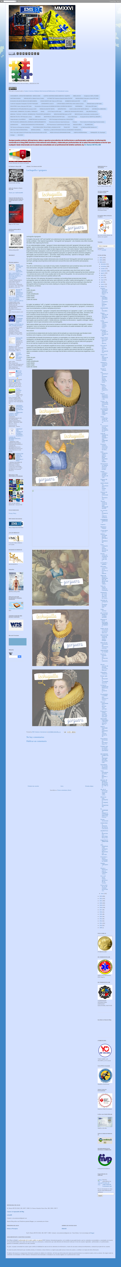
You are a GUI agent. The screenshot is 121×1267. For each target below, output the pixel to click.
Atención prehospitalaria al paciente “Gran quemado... (104, 705)
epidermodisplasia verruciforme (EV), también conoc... (104, 486)
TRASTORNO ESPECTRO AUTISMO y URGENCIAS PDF (46, 127)
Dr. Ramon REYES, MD (92, 145)
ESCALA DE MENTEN (19, 338)
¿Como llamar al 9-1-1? (104, 531)
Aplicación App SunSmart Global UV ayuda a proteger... (104, 637)
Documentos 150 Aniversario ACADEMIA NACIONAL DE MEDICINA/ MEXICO (53, 106)
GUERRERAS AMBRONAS (104, 521)
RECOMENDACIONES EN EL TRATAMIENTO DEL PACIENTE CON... (104, 758)
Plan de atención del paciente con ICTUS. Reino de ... (104, 667)
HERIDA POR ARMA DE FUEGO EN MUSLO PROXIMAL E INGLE (19, 457)
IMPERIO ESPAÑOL (36, 129)
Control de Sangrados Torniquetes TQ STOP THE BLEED (24, 103)
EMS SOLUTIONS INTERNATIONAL (19, 129)
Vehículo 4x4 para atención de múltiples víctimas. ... (104, 357)
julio (102, 275)
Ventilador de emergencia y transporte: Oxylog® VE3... (104, 604)
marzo (102, 284)
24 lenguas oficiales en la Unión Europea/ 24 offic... (104, 332)
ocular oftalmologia (72, 116)
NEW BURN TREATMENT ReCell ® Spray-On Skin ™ (104, 721)
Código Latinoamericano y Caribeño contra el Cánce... (104, 324)
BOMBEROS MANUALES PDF (72, 101)
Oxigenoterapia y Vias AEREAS (18, 119)
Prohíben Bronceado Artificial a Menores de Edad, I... (104, 291)
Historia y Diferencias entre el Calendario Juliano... (104, 871)
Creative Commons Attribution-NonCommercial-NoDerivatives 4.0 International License (46, 91)
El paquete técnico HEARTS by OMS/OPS (90, 116)
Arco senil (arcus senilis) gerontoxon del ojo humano (104, 879)
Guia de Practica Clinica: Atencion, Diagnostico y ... (104, 388)
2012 (101, 921)
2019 (101, 905)
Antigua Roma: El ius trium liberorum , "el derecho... (104, 340)
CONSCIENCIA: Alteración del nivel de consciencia (104, 825)
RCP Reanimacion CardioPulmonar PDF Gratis (58, 124)
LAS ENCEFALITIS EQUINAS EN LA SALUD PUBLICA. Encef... (104, 377)
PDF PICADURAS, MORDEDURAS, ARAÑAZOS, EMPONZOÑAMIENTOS (28, 122)
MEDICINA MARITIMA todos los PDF (62, 114)
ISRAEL (42, 111)
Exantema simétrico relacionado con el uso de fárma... (104, 447)
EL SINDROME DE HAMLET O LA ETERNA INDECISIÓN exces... (104, 813)
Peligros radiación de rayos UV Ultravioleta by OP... (104, 316)
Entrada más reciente (33, 786)
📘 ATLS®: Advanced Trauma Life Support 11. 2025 (19, 373)
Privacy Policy (12, 513)
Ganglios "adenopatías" (104, 865)
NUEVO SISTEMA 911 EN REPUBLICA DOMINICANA (104, 538)
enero (102, 893)
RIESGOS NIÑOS (77, 124)
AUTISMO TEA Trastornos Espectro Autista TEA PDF (59, 98)
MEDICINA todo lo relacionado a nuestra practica (86, 114)
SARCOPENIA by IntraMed (104, 651)
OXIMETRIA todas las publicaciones (37, 119)
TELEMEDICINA (89, 124)
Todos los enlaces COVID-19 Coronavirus (104, 588)
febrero (103, 286)
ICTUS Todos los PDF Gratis (54, 111)
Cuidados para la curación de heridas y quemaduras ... (104, 749)
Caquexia (103, 524)
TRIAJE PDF (67, 127)
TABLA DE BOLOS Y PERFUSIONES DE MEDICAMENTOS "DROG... (104, 580)
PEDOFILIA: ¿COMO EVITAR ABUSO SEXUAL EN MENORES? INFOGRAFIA (62, 129)
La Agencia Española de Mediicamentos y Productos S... (104, 688)
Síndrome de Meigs (104, 480)
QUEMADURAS (14, 124)
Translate (103, 250)
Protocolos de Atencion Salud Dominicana (59, 122)
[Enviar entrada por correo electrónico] (65, 732)
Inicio (62, 786)
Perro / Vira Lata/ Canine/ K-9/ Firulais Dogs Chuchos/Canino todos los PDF (28, 132)
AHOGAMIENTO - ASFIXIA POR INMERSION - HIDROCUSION (25, 96)
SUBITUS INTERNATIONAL (80, 132)
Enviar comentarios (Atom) (64, 790)
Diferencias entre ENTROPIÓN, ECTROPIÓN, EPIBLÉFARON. (104, 801)
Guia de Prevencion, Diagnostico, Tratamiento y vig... (104, 396)
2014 (101, 916)
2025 (101, 260)
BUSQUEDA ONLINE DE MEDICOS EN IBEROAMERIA (23, 101)
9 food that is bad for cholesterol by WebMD (104, 859)
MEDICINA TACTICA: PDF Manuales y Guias (21, 116)
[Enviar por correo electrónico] (68, 732)
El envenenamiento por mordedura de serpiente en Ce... (104, 428)
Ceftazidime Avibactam (104, 673)
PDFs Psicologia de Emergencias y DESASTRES (61, 119)
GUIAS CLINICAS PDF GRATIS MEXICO (79, 109)
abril (102, 282)
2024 (101, 262)
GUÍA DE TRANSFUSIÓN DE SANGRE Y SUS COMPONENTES (104, 438)
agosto (103, 273)
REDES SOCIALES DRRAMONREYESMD (60, 132)
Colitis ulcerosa (103, 610)
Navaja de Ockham (103, 369)
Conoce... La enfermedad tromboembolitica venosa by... (104, 404)
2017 (101, 909)
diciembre (103, 264)
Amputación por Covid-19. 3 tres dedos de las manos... (104, 595)
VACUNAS (20, 135)
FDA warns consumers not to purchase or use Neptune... (104, 570)
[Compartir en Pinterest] (75, 732)
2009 (101, 927)
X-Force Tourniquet (18, 389)
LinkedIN (9, 1215)
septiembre (104, 271)
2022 (101, 898)
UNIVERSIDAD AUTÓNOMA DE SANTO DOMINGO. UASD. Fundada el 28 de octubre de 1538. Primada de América (16, 320)
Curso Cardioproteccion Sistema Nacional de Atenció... (104, 548)
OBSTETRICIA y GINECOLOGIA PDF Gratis (54, 116)
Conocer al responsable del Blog (15, 1211)
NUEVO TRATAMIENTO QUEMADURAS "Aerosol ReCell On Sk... (104, 731)
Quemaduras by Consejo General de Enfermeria (104, 766)
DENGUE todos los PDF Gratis (94, 103)
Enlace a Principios (12, 1228)
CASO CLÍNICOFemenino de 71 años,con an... (104, 419)
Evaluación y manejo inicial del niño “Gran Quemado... (104, 714)
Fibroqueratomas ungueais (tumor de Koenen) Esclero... (104, 466)
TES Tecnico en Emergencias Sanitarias (20, 127)
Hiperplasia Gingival (103, 527)
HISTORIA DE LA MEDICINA (99, 109)
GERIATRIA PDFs (62, 109)
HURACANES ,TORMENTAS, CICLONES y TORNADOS (23, 111)
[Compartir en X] (71, 732)
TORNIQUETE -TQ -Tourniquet (97, 132)
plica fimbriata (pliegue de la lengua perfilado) (104, 615)
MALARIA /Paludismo (91, 111)
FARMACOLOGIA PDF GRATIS (47, 109)
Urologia (12, 135)
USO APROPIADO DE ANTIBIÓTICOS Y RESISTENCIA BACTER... (104, 849)
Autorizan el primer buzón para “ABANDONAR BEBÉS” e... (104, 623)
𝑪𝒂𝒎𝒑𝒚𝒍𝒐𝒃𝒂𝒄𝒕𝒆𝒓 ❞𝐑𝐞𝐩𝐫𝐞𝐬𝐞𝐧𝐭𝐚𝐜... (104, 841)
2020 (101, 903)
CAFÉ (84, 101)
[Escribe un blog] (70, 732)
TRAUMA (75, 127)
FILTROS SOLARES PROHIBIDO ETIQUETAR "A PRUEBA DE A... (104, 301)
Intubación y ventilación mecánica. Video (104, 364)
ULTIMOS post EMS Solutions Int (89, 127)
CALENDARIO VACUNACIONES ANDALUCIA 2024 (104, 411)
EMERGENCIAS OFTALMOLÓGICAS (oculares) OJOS (23, 109)
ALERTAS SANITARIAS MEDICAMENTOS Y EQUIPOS (57, 96)
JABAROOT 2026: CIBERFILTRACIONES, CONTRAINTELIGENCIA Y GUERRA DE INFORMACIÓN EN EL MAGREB (16, 434)
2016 (101, 912)
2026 (101, 257)
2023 (101, 896)
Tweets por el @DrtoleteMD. (16, 192)
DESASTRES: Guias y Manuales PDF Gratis (21, 106)
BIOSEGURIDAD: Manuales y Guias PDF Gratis (87, 98)
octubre (103, 268)
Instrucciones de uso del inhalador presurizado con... (104, 887)
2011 (101, 923)
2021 (101, 900)
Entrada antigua (89, 786)
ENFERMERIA (78, 106)
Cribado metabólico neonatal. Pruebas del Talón (104, 474)
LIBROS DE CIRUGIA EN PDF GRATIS (74, 111)
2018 (101, 907)
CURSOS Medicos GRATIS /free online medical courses (70, 103)
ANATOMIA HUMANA (15, 98)
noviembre (104, 266)
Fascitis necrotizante (104, 820)
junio (102, 277)
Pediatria (75, 122)
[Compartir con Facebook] (73, 732)
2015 (101, 914)
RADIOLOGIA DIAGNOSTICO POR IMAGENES (32, 124)
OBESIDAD (38, 116)
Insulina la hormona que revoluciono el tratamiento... (104, 658)
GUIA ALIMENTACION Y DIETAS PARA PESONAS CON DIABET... (104, 456)
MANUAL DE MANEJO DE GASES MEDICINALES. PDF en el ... (104, 783)
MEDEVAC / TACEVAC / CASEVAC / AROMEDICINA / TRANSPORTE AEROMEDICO (30, 114)
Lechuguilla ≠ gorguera (104, 563)
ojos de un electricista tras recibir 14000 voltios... (104, 792)
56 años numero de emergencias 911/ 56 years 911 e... (104, 557)
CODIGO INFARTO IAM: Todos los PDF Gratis (51, 101)
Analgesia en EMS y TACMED (91, 96)
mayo (102, 280)
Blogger (92, 1233)
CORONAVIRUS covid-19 (47, 103)
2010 (101, 925)
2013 (101, 918)
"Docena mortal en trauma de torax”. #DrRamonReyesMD (104, 505)
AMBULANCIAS (77, 96)
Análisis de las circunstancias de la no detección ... (104, 630)
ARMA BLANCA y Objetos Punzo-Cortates (34, 98)
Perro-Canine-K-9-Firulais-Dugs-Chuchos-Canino (92, 122)
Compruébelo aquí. (107, 1186)
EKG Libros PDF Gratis (91, 106)
